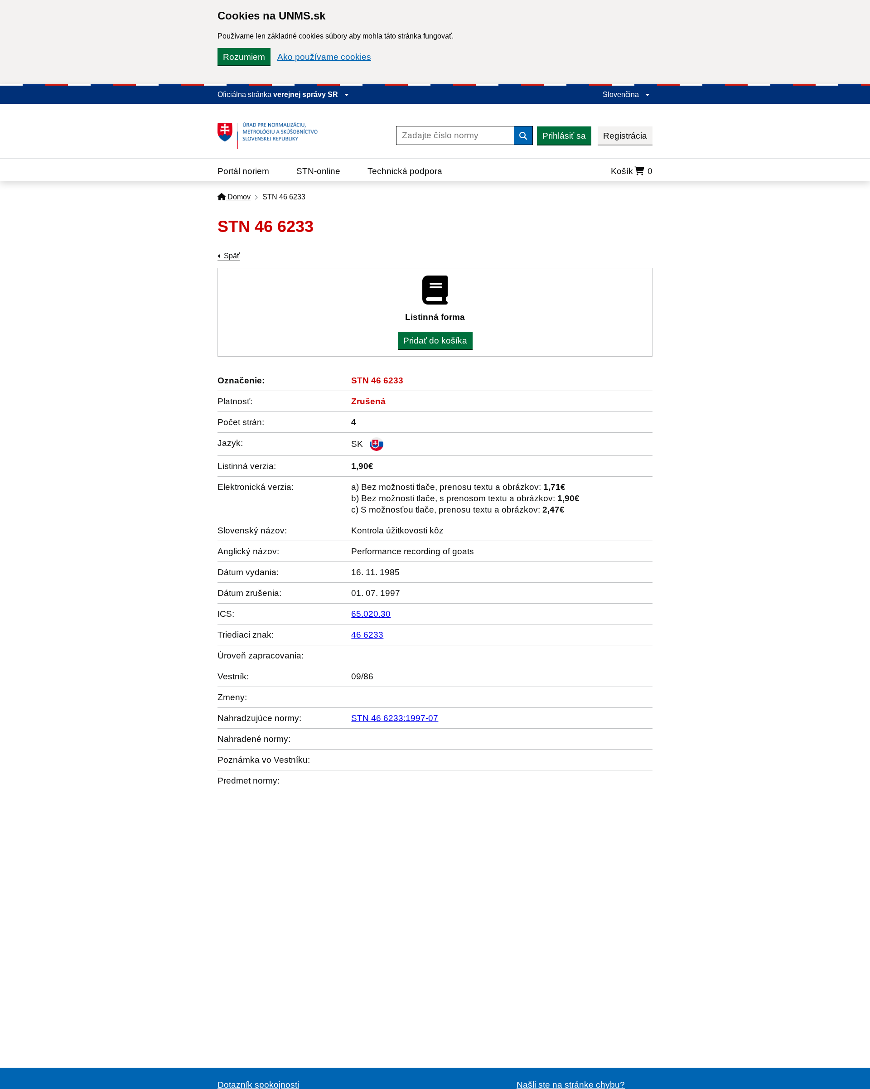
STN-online (318, 171)
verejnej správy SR (306, 94)
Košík (631, 171)
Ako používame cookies (324, 57)
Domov (238, 197)
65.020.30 (371, 614)
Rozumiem (244, 57)
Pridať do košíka (435, 340)
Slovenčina (622, 94)
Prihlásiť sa (564, 135)
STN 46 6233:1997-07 (394, 718)
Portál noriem (243, 171)
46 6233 (367, 634)
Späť (232, 256)
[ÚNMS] (271, 135)
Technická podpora (404, 171)
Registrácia (625, 135)
